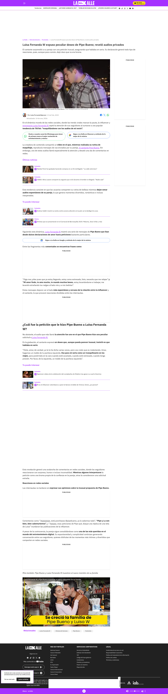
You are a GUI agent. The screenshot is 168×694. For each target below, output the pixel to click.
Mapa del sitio (81, 667)
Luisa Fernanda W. (40, 337)
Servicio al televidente (83, 650)
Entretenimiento (35, 39)
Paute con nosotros (82, 664)
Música (36, 219)
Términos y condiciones (112, 660)
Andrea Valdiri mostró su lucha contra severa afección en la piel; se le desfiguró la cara (67, 211)
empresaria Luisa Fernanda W (36, 125)
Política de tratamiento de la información (117, 655)
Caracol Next (54, 674)
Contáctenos (80, 660)
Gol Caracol (53, 655)
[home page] (84, 3)
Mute (127, 691)
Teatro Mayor (54, 667)
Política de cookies (111, 657)
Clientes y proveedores (83, 662)
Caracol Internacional (56, 669)
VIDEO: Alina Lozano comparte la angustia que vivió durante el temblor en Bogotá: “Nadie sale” (70, 180)
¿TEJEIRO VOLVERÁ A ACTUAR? (107, 8)
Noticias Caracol (55, 650)
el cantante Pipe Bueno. (89, 147)
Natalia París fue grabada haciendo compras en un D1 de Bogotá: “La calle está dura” (67, 169)
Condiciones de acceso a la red (114, 650)
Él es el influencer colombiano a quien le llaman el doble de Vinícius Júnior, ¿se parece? (67, 385)
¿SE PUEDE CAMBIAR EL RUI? (68, 8)
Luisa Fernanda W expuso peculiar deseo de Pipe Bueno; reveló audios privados (74, 39)
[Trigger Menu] (24, 3)
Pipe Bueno (76, 631)
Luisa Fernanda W (53, 231)
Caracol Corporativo (56, 672)
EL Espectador (54, 664)
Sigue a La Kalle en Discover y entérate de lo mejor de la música (89, 135)
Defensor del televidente (84, 652)
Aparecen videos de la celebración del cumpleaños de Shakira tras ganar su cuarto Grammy (69, 374)
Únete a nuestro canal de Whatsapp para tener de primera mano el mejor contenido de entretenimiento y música (45, 136)
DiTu (51, 662)
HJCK (51, 660)
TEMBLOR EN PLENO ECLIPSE (87, 8)
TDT (78, 655)
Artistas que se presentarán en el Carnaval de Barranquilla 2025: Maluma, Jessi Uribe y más (69, 222)
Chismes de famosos (61, 631)
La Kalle (25, 39)
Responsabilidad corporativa (114, 652)
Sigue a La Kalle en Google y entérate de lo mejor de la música (68, 240)
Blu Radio (53, 657)
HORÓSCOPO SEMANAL (50, 8)
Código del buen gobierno (84, 657)
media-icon (84, 691)
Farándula (45, 39)
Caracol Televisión (55, 652)
